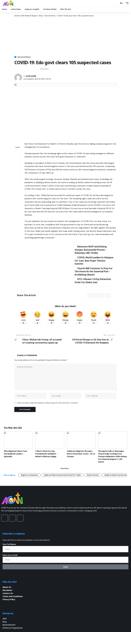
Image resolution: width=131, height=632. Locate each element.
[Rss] (20, 518)
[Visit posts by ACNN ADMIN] (18, 77)
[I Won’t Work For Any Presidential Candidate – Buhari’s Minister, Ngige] (49, 440)
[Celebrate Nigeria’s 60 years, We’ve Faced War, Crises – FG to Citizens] (81, 440)
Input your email (10, 555)
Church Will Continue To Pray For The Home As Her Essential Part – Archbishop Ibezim (93, 271)
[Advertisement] (65, 36)
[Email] (21, 69)
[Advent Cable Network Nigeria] (8, 3)
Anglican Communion (29, 475)
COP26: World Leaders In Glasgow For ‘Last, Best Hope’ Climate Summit (94, 260)
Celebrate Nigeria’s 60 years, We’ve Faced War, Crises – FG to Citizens (81, 454)
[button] (117, 3)
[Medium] (12, 518)
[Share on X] (16, 69)
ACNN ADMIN (31, 76)
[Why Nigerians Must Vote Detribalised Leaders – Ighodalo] (18, 440)
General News (24, 57)
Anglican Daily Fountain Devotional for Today (62, 475)
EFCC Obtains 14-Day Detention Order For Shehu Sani (93, 281)
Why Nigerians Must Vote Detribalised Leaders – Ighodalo (15, 454)
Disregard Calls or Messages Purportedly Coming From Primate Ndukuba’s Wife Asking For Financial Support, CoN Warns (112, 456)
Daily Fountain (93, 475)
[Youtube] (4, 518)
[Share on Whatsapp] (17, 159)
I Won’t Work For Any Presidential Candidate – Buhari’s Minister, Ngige (46, 454)
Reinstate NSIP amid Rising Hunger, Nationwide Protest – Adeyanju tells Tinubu (91, 249)
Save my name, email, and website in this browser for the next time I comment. (48, 403)
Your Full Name (9, 544)
